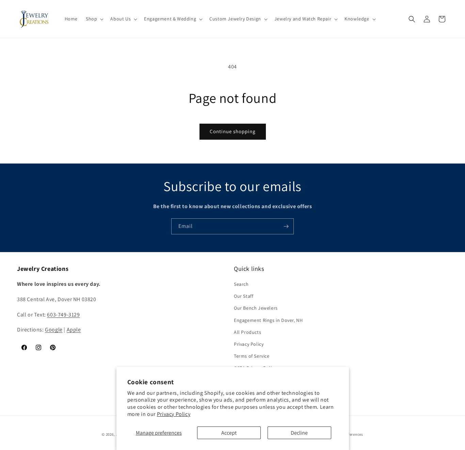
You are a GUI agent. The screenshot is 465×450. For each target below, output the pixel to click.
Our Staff (243, 296)
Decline (299, 432)
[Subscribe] (285, 226)
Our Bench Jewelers (256, 308)
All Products (247, 332)
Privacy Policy (173, 414)
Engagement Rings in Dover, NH (268, 320)
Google (54, 329)
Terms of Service (252, 356)
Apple (74, 329)
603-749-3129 (63, 314)
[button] (94, 19)
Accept (229, 432)
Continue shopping (233, 131)
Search (241, 284)
